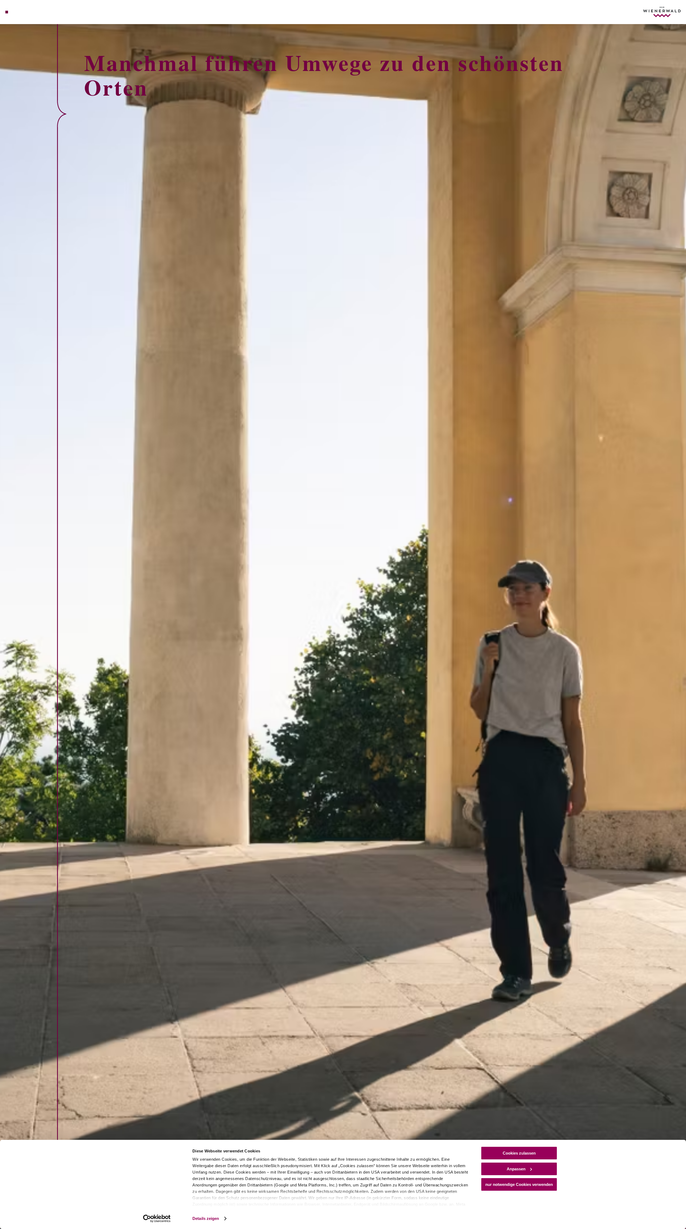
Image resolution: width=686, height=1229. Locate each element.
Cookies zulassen (519, 1153)
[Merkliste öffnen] (29, 12)
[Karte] (21, 12)
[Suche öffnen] (37, 12)
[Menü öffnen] (6, 12)
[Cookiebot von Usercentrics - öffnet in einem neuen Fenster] (156, 1219)
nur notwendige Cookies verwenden (519, 1184)
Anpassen (516, 1169)
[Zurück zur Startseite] (662, 12)
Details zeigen (205, 1218)
